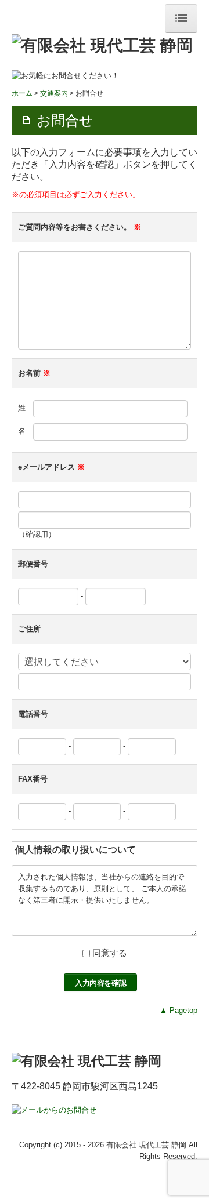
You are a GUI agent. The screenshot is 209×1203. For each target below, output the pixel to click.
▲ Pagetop (178, 1010)
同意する (109, 953)
